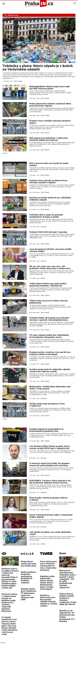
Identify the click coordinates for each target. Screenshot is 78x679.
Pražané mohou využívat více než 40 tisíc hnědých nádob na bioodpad (50, 353)
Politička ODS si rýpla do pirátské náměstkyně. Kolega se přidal (46, 215)
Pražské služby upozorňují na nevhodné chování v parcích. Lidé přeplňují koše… (49, 318)
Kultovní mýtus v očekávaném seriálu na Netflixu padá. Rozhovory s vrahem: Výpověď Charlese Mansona (9, 602)
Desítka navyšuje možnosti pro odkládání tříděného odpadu (50, 198)
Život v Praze (18, 81)
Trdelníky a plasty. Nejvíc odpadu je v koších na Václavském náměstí (38, 67)
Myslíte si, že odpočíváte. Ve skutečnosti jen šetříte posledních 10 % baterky (67, 615)
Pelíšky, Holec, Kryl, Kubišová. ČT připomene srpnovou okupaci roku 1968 (28, 594)
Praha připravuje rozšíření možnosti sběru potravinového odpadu (50, 104)
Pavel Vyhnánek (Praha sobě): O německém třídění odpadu (50, 515)
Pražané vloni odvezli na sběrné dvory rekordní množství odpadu (48, 181)
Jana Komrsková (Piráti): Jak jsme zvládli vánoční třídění (50, 250)
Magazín (44, 398)
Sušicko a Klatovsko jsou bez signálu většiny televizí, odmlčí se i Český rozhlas (48, 600)
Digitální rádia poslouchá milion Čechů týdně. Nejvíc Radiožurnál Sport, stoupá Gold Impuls (47, 582)
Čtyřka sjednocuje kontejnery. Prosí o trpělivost (47, 404)
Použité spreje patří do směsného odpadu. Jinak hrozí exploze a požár (50, 370)
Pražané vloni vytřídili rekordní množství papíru (50, 121)
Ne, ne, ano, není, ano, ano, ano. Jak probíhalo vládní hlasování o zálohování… (50, 267)
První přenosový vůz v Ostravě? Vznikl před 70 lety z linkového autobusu (48, 565)
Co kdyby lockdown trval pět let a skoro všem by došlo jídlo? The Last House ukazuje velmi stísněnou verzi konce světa (9, 625)
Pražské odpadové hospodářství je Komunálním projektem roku (46, 430)
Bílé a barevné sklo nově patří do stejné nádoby (48, 164)
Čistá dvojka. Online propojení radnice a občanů (48, 498)
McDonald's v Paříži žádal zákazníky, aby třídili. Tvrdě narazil (50, 387)
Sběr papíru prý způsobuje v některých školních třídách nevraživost (48, 139)
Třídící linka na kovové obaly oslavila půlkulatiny (48, 301)
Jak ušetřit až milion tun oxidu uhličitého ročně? (50, 533)
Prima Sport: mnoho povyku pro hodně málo (28, 563)
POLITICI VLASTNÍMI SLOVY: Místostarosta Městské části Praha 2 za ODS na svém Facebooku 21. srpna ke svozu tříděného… (52, 451)
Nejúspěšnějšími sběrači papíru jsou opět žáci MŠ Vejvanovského (49, 87)
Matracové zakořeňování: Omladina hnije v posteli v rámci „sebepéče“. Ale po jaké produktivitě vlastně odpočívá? (67, 579)
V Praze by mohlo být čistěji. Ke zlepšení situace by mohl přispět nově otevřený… (49, 464)
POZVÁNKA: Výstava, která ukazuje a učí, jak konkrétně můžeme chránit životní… (50, 481)
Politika (43, 226)
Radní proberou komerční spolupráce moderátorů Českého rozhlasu (28, 577)
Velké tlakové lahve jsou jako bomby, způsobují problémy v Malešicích (48, 284)
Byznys (43, 278)
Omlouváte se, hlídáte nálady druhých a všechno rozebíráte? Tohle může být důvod (67, 598)
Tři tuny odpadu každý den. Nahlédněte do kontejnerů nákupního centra (49, 336)
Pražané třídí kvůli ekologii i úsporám (48, 232)
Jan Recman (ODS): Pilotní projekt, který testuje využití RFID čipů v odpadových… (49, 447)
